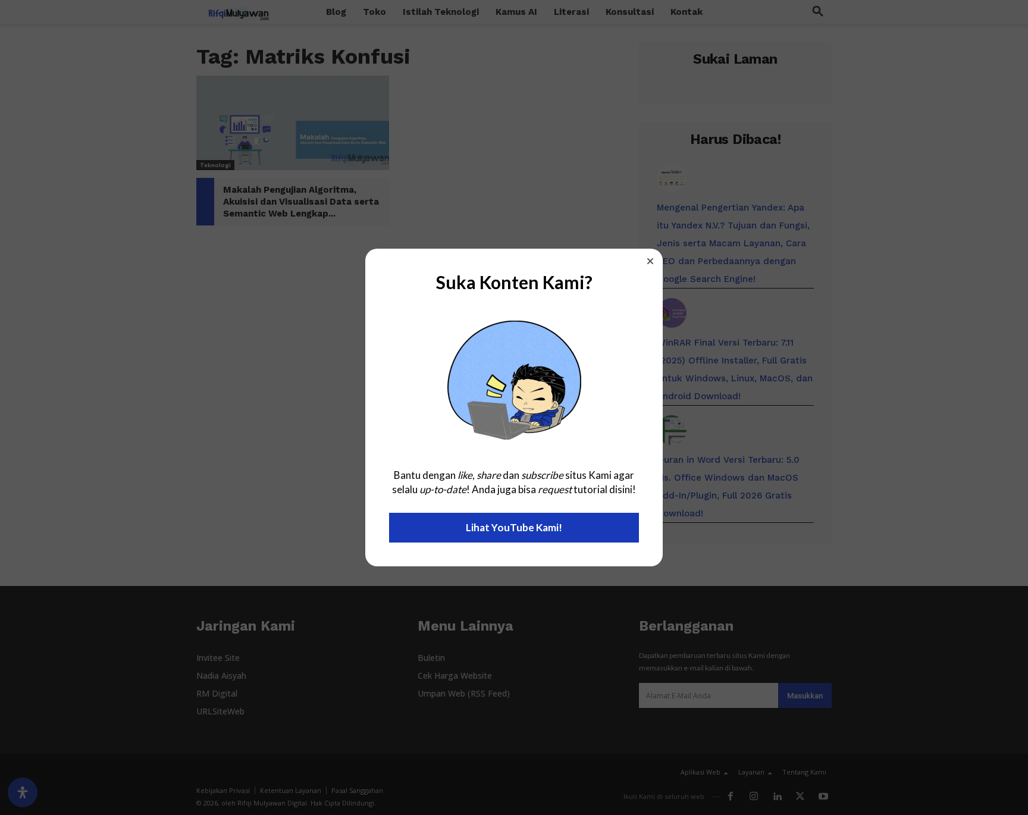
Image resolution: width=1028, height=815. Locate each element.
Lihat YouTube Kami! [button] (514, 527)
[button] (650, 261)
